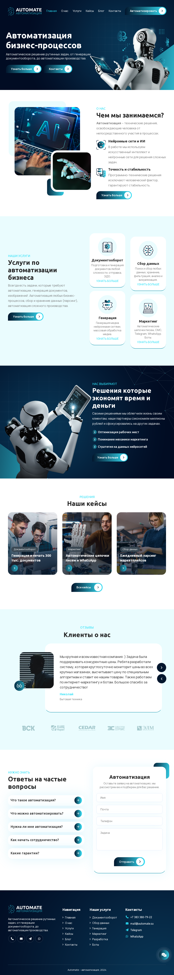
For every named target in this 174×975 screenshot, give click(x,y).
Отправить (127, 862)
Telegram (136, 930)
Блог (101, 11)
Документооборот (104, 917)
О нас (64, 11)
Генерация (99, 928)
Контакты (115, 11)
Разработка (100, 939)
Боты (95, 944)
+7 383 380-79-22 (141, 917)
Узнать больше (21, 69)
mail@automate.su (142, 923)
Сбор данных (100, 923)
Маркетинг (99, 934)
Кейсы (90, 11)
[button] (161, 667)
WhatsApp (136, 936)
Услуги (77, 11)
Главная (51, 11)
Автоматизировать (143, 11)
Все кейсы (83, 587)
